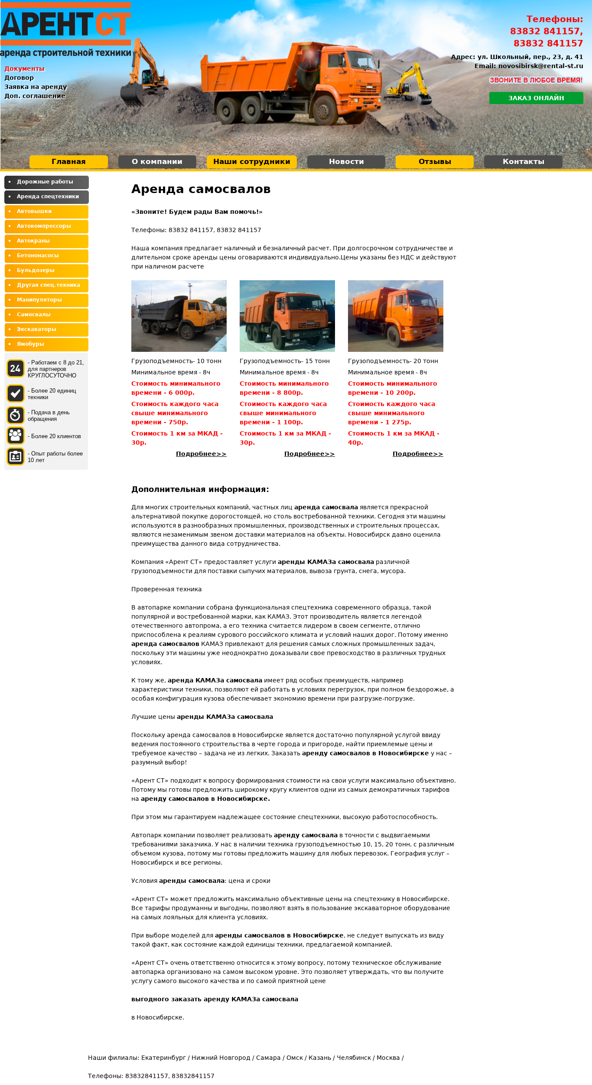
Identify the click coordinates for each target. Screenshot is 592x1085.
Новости (346, 161)
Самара (268, 1057)
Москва (388, 1057)
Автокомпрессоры (44, 226)
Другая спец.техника (48, 285)
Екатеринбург (163, 1057)
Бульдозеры (36, 270)
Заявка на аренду (35, 86)
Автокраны (33, 241)
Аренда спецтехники (48, 196)
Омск (294, 1057)
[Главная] (65, 30)
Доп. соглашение (34, 95)
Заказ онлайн (536, 98)
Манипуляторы (39, 300)
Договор (19, 77)
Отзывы (435, 161)
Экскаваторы (36, 329)
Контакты (523, 161)
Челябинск (354, 1057)
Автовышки (34, 211)
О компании (157, 161)
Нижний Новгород (221, 1057)
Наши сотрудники (251, 161)
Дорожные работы (45, 182)
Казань (320, 1057)
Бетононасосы (38, 255)
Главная (69, 161)
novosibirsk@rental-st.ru (540, 65)
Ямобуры (30, 344)
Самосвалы (34, 314)
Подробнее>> (201, 453)
